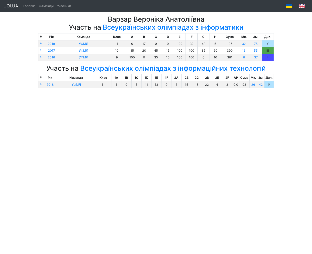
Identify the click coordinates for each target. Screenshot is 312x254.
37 (256, 57)
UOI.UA (10, 5)
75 (256, 44)
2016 (51, 57)
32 (244, 44)
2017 (51, 50)
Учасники (64, 6)
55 (256, 50)
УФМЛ (83, 44)
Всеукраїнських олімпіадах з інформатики (173, 27)
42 (261, 84)
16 (244, 50)
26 (253, 84)
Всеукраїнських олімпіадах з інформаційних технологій (173, 68)
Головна (29, 6)
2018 (51, 44)
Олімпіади (46, 6)
